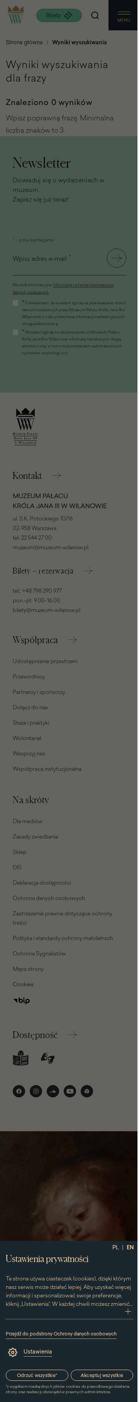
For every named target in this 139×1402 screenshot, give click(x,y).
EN (130, 1247)
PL (115, 1247)
